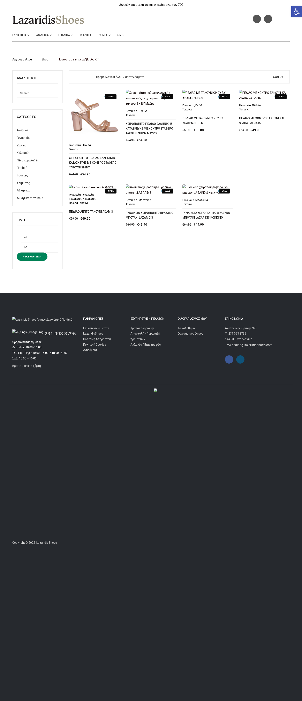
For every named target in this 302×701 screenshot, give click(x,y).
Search (54, 93)
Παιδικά (64, 35)
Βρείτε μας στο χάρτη (26, 365)
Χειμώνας (23, 183)
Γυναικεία (19, 35)
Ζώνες (103, 35)
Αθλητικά (23, 190)
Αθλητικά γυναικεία (30, 198)
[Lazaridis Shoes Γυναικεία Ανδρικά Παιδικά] (48, 19)
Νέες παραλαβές (28, 160)
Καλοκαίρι (23, 152)
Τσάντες (86, 35)
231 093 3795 (60, 334)
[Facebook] (257, 19)
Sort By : (278, 77)
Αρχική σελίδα (22, 59)
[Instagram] (268, 19)
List (82, 77)
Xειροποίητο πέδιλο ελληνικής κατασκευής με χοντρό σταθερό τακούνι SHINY (92, 162)
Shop (44, 59)
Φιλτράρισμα (32, 256)
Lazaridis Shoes (46, 542)
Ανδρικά (42, 35)
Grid (75, 77)
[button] (296, 11)
